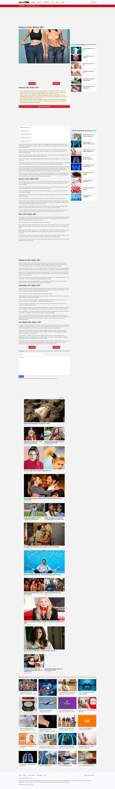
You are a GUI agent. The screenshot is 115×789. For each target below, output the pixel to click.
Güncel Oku (30, 778)
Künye (20, 775)
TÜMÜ (62, 2)
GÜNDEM (33, 2)
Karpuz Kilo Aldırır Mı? (25, 127)
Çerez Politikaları (31, 775)
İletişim (24, 775)
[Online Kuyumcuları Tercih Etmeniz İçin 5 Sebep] (28, 705)
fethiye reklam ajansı (23, 784)
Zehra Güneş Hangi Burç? (33, 5)
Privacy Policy (43, 378)
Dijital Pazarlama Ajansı (89, 775)
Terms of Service (51, 378)
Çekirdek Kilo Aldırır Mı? (25, 137)
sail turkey (31, 784)
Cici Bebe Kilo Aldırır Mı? (25, 141)
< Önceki (32, 83)
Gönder (21, 376)
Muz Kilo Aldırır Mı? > (44, 106)
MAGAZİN (39, 2)
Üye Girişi (93, 2)
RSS (45, 775)
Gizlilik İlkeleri (40, 775)
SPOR (52, 2)
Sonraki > (56, 83)
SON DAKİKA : (22, 5)
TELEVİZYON (46, 2)
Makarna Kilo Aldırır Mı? (25, 134)
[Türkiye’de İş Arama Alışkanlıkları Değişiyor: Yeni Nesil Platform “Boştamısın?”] (47, 687)
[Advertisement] (57, 16)
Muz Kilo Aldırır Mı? (24, 130)
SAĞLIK (57, 2)
